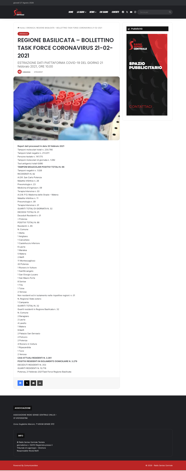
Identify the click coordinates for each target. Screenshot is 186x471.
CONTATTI (115, 11)
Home (22, 28)
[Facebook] (20, 383)
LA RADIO (80, 11)
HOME (71, 11)
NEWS (92, 11)
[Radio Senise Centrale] (18, 12)
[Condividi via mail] (33, 383)
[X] (27, 383)
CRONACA (30, 28)
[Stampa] (40, 383)
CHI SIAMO (104, 11)
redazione (26, 72)
